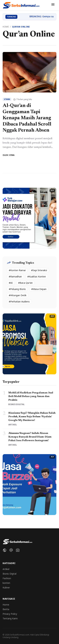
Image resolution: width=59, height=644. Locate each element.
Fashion (7, 578)
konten (6, 582)
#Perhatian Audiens (19, 301)
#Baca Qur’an (25, 282)
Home (6, 27)
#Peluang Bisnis (17, 289)
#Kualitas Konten (36, 276)
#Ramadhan (15, 276)
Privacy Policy (10, 613)
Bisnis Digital (9, 573)
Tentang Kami (10, 618)
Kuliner (6, 587)
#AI (11, 282)
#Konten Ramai (17, 270)
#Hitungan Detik (17, 295)
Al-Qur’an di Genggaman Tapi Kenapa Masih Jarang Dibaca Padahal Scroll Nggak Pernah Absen (27, 118)
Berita (6, 609)
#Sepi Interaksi (39, 270)
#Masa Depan (38, 289)
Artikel (6, 569)
